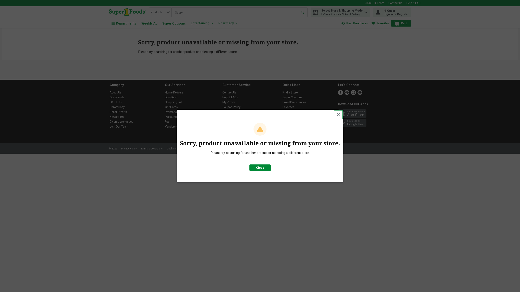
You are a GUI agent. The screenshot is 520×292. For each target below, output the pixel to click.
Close (260, 167)
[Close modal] (338, 114)
